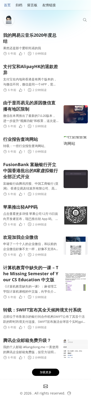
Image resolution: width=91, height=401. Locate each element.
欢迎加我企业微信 (20, 237)
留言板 (32, 5)
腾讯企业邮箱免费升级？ (27, 340)
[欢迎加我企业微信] (76, 246)
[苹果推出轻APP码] (76, 215)
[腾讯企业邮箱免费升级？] (76, 349)
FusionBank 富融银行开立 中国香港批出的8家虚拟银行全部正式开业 (30, 170)
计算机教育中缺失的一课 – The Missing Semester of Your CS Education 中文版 (30, 273)
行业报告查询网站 (20, 139)
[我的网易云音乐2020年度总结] (76, 44)
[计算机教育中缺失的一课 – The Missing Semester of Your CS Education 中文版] (76, 282)
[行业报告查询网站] (76, 145)
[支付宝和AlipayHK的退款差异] (76, 78)
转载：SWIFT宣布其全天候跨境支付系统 (42, 310)
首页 (7, 5)
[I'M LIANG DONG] (10, 19)
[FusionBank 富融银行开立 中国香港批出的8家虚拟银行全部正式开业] (76, 179)
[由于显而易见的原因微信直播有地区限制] (76, 114)
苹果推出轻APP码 (20, 207)
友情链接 (49, 5)
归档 (19, 5)
